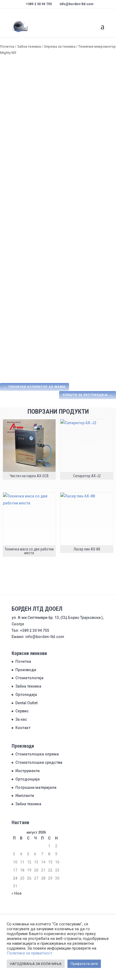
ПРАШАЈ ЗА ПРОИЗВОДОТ (30, 294)
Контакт (22, 728)
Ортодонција (27, 779)
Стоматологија (29, 678)
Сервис (22, 711)
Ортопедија (26, 694)
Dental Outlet (26, 703)
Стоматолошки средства (38, 762)
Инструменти (27, 771)
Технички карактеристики (32, 325)
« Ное (17, 893)
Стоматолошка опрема (37, 754)
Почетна (7, 46)
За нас (21, 719)
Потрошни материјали (35, 787)
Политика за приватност (29, 953)
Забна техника (29, 46)
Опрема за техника (59, 46)
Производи (25, 670)
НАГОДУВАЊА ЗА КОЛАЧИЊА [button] (36, 964)
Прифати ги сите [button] (84, 964)
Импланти (24, 795)
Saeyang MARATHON (88, 208)
